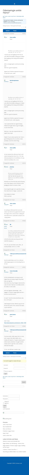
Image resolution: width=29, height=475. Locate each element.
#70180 (23, 220)
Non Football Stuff (7, 426)
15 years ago (9, 21)
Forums (5, 16)
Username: (6, 365)
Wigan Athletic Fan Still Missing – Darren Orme (13, 443)
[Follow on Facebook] (12, 467)
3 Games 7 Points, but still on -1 (10, 449)
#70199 (23, 310)
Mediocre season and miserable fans (11, 441)
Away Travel (5, 433)
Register (5, 407)
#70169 (23, 76)
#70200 (23, 326)
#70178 (23, 199)
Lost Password (6, 409)
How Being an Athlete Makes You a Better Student (14, 451)
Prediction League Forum (8, 431)
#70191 (23, 267)
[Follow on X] (16, 467)
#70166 (23, 33)
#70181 (23, 250)
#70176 (23, 163)
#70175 (23, 144)
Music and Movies (7, 429)
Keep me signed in (8, 371)
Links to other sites (7, 435)
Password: (6, 368)
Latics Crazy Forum (12, 16)
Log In (5, 373)
